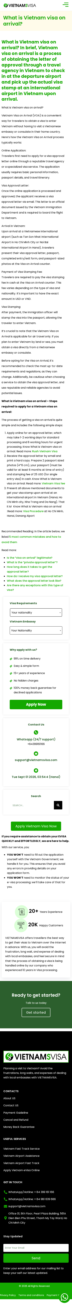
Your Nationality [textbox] (21, 630)
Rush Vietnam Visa (44, 451)
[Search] (58, 805)
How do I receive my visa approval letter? (35, 576)
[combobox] (36, 612)
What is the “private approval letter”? (32, 562)
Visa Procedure (33, 511)
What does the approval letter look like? (34, 581)
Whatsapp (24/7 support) (36, 739)
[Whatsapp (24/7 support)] (36, 732)
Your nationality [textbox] (22, 613)
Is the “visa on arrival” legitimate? (29, 558)
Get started (36, 1012)
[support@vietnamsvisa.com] (36, 753)
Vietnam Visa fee (53, 483)
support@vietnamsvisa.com (36, 760)
